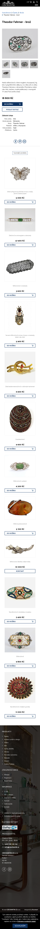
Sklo (5, 745)
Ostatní (6, 761)
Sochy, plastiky (9, 748)
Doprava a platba (9, 797)
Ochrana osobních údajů (12, 816)
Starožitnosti (6, 13)
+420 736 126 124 (11, 844)
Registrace (7, 778)
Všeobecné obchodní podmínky (14, 813)
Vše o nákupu (8, 794)
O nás (6, 791)
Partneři (6, 800)
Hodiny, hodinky (9, 764)
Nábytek (7, 758)
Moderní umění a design (12, 739)
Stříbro (6, 742)
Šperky (15, 13)
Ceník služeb (8, 804)
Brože (22, 13)
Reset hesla (8, 781)
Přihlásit (6, 774)
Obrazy (6, 751)
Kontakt (20, 571)
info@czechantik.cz (12, 847)
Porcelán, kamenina (10, 755)
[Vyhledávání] (37, 2)
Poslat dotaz (12, 109)
